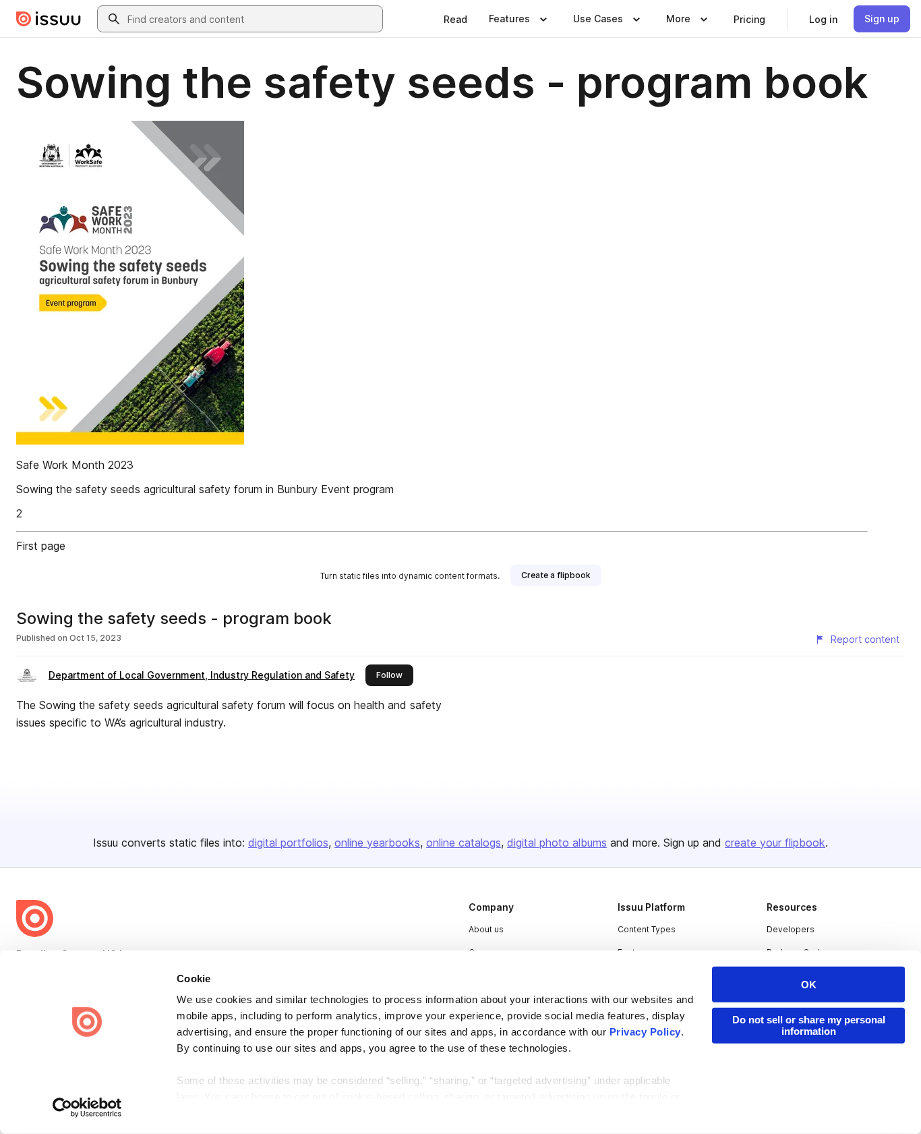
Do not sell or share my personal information (808, 1025)
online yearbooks (377, 842)
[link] (455, 18)
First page (40, 545)
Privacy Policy (645, 1032)
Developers (790, 929)
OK (808, 984)
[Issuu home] (48, 18)
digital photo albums (557, 842)
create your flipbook (775, 842)
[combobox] (252, 19)
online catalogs (463, 842)
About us (486, 929)
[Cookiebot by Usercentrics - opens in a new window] (87, 1108)
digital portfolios (288, 842)
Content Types (647, 929)
